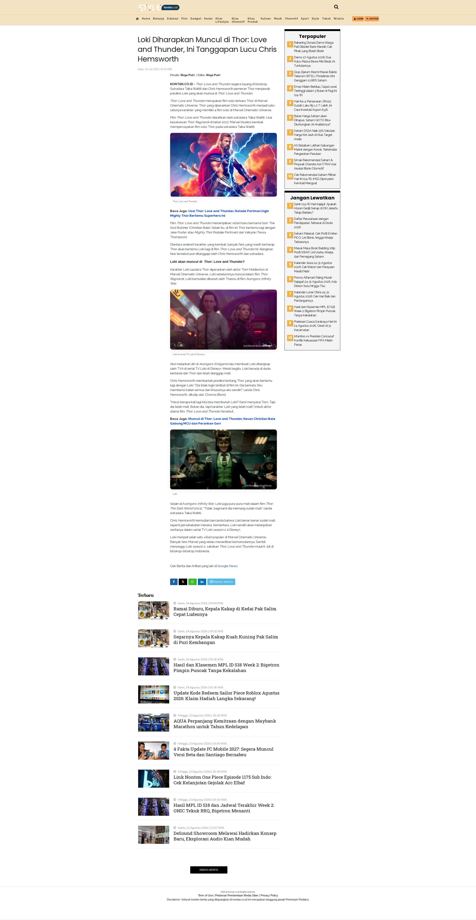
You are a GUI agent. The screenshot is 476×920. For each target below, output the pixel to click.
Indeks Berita (209, 870)
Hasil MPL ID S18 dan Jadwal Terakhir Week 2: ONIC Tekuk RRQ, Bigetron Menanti (223, 808)
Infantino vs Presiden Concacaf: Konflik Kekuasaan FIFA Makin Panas (314, 340)
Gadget (195, 18)
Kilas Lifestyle (222, 20)
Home (146, 18)
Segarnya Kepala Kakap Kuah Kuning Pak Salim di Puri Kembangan (225, 639)
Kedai (208, 18)
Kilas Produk (253, 20)
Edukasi (172, 18)
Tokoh (326, 18)
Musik (278, 18)
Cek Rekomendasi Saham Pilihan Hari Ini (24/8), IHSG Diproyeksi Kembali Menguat (315, 179)
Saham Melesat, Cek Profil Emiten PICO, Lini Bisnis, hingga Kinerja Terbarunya (315, 238)
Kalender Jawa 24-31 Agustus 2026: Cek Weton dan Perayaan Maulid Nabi (314, 267)
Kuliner (266, 18)
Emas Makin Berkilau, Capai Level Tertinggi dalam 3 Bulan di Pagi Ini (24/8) (315, 91)
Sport (305, 18)
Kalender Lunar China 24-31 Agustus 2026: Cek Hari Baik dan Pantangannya (314, 296)
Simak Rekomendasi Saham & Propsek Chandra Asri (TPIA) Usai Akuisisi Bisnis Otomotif (315, 164)
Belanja (158, 18)
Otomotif (291, 18)
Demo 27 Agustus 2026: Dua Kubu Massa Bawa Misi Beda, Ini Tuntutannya (314, 61)
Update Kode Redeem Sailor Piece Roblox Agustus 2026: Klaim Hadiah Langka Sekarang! (226, 695)
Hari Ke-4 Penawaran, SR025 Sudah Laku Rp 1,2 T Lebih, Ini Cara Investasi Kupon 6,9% (313, 106)
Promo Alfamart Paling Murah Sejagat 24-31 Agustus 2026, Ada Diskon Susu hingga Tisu (315, 282)
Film (184, 18)
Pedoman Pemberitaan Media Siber (236, 895)
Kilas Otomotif (238, 20)
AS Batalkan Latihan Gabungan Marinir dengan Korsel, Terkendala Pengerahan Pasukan (315, 150)
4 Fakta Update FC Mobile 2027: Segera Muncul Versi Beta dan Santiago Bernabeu (223, 752)
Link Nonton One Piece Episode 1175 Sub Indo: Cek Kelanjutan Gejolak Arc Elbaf (222, 780)
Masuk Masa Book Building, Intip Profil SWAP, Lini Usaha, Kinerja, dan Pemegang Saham (314, 252)
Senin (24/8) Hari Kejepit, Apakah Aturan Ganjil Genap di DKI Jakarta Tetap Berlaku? (315, 208)
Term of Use (205, 895)
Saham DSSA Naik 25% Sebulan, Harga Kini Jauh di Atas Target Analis (314, 135)
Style (315, 18)
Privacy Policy (269, 895)
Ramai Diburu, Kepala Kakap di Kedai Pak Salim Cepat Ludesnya (224, 611)
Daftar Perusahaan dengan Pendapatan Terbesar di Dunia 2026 (313, 223)
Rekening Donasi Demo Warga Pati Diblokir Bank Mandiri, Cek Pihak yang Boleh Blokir (313, 47)
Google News (228, 566)
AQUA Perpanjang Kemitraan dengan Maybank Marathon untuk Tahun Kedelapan (224, 723)
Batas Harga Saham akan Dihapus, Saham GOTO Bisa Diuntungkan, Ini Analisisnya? (312, 120)
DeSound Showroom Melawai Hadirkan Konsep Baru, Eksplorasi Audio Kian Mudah (224, 836)
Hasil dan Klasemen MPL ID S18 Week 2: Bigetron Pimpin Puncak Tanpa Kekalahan (226, 667)
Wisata (339, 18)
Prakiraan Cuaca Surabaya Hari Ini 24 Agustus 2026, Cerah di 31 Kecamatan (315, 326)
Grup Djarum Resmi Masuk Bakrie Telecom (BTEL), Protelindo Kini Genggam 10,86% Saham (315, 76)
